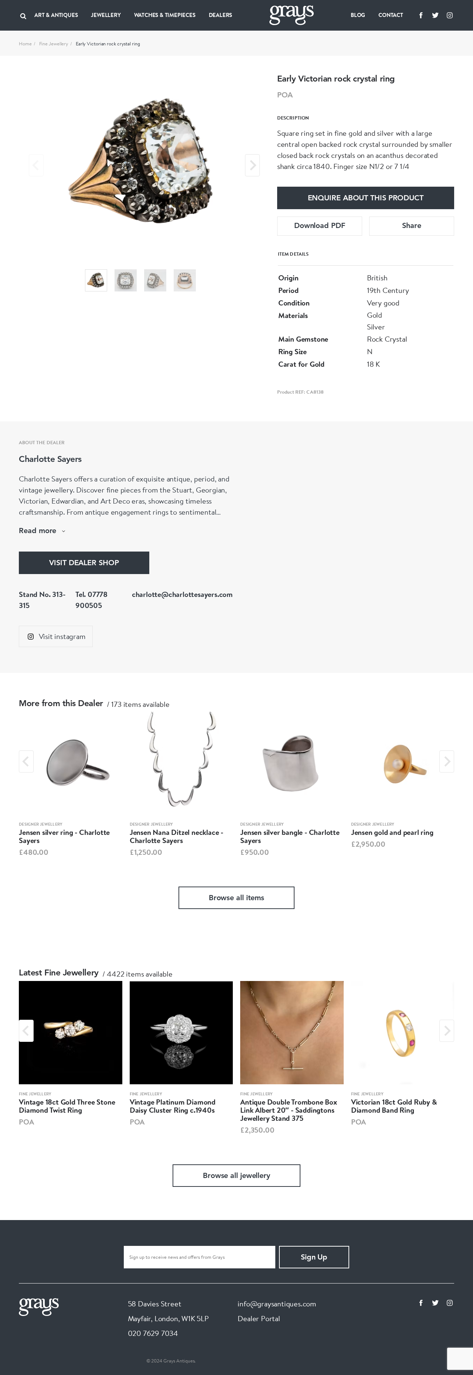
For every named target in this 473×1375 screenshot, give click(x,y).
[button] (96, 280)
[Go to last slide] (26, 761)
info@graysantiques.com (277, 1304)
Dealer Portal (259, 1318)
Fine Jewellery (54, 43)
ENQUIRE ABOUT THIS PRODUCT (365, 198)
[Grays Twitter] (435, 15)
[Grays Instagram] (449, 15)
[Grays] (39, 1306)
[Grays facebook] (420, 15)
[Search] (23, 15)
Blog (358, 15)
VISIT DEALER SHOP (84, 563)
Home (25, 43)
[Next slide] (252, 165)
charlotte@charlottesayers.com (182, 594)
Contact (390, 15)
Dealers (220, 15)
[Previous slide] (36, 165)
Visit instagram (62, 636)
